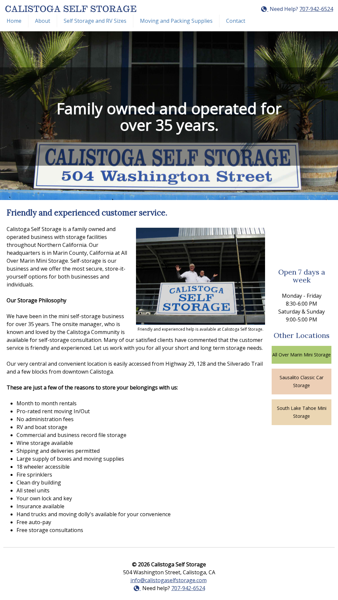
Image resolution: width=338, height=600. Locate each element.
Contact (235, 20)
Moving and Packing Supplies (176, 20)
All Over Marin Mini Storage (301, 354)
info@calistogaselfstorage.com (168, 580)
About (42, 20)
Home (14, 20)
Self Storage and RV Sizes (95, 20)
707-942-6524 (316, 9)
